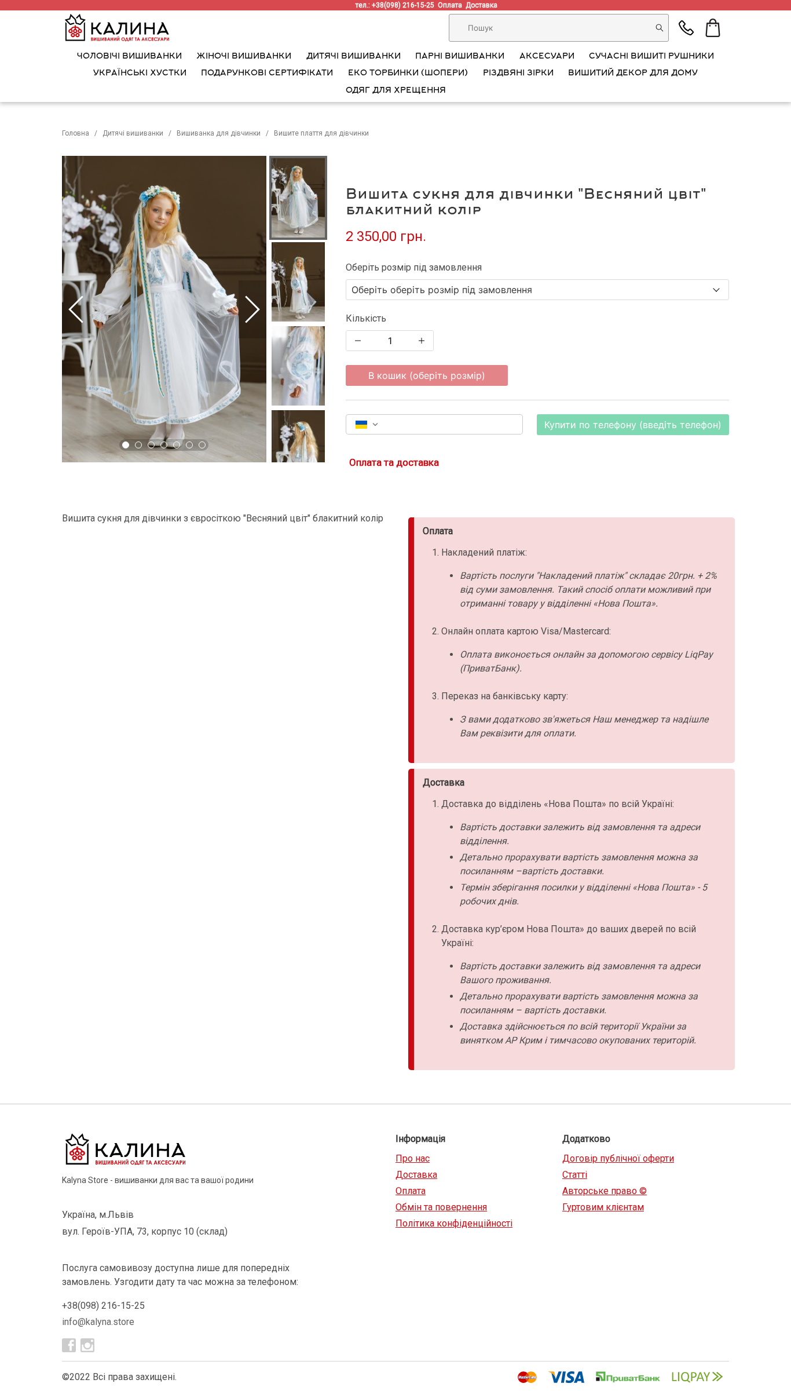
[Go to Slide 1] (125, 444)
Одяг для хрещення (396, 91)
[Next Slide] (252, 309)
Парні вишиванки (459, 56)
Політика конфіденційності (453, 1223)
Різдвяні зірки (518, 73)
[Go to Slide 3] (151, 444)
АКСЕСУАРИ (546, 56)
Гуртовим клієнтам (603, 1207)
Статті (574, 1174)
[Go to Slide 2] (138, 444)
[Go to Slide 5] (176, 444)
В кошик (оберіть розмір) (426, 375)
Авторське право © (604, 1190)
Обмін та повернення (441, 1207)
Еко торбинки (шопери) (408, 73)
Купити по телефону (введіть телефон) (633, 424)
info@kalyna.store (98, 1321)
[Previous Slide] (76, 309)
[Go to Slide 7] (202, 444)
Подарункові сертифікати (267, 73)
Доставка (483, 5)
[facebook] (69, 1345)
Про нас (412, 1158)
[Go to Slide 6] (189, 444)
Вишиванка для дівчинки (219, 133)
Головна (75, 133)
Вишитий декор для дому (633, 73)
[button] (164, 309)
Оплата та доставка (394, 462)
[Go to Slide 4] (163, 444)
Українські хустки (139, 73)
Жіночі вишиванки (243, 56)
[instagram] (87, 1345)
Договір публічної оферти (618, 1158)
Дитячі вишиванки (353, 56)
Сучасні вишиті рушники (651, 56)
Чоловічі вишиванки (129, 56)
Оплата (452, 5)
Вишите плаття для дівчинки (323, 133)
